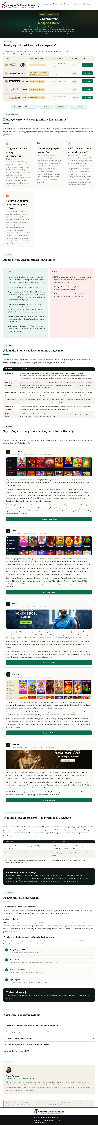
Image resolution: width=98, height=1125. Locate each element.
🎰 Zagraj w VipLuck (49, 733)
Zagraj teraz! (87, 65)
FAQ (39, 6)
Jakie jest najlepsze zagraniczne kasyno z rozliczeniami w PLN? (49, 1031)
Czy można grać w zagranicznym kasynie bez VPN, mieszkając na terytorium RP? (49, 1025)
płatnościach (86, 4)
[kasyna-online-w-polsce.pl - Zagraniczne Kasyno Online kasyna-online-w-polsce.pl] (18, 5)
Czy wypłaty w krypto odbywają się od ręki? (49, 1038)
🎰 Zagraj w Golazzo (49, 592)
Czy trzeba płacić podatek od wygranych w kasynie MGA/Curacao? (49, 1044)
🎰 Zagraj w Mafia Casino (49, 519)
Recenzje (76, 4)
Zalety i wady (65, 4)
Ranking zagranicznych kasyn (48, 4)
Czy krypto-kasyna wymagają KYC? (49, 1051)
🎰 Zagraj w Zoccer (49, 662)
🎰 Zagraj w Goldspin (49, 800)
